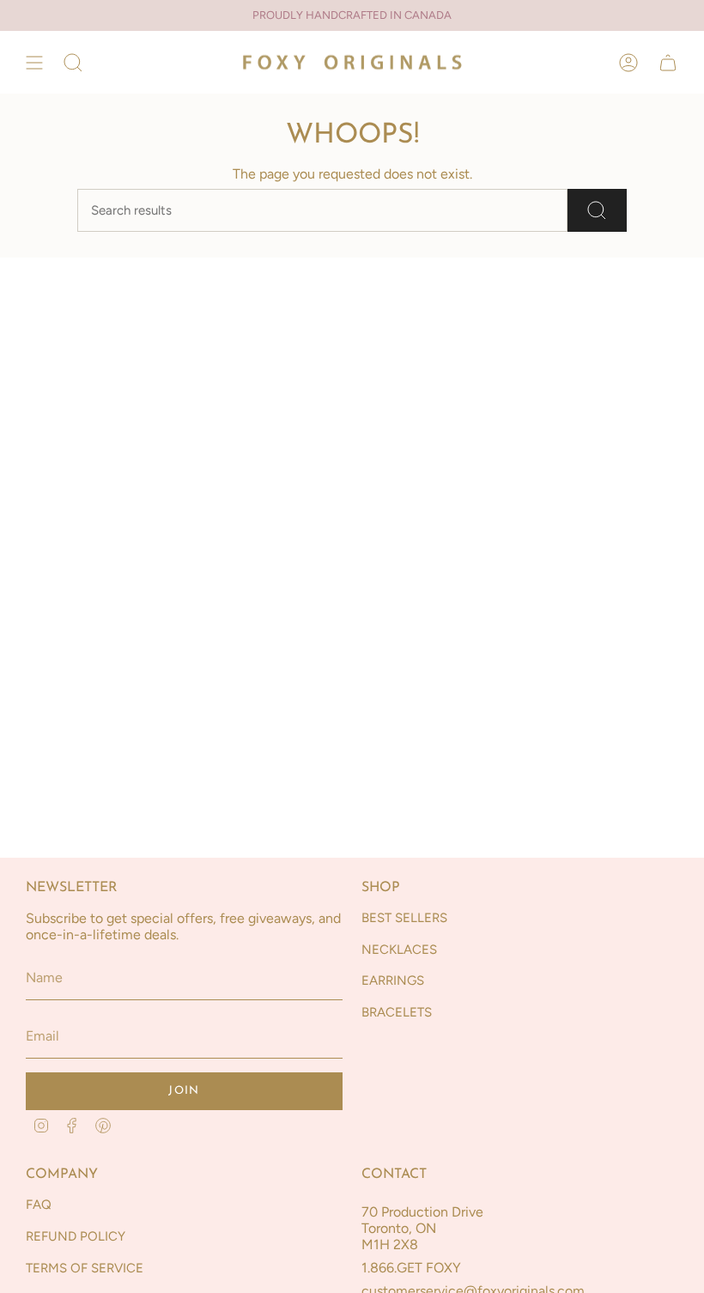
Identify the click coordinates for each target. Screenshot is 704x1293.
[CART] (668, 62)
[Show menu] (34, 62)
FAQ (39, 1204)
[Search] (597, 210)
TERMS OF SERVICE (84, 1268)
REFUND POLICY (75, 1236)
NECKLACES (399, 949)
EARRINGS (392, 980)
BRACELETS (396, 1012)
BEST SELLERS (404, 918)
